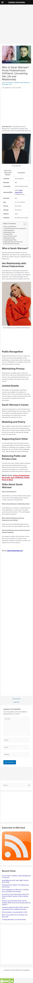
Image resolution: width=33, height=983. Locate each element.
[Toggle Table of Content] (24, 224)
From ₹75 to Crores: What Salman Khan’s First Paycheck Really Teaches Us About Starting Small (15, 896)
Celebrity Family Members (21, 82)
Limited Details (8, 234)
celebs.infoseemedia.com (15, 550)
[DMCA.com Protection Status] (7, 980)
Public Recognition (9, 230)
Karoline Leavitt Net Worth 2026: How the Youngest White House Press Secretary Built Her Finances (16, 902)
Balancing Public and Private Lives (13, 241)
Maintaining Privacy (9, 232)
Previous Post (16, 698)
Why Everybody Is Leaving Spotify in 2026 (14, 912)
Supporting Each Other (10, 240)
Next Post (16, 702)
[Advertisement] (16, 26)
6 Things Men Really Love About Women (14, 919)
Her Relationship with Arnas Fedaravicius (15, 228)
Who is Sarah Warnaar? (10, 226)
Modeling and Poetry (9, 238)
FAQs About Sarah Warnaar (12, 243)
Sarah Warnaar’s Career (10, 236)
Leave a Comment (7, 82)
